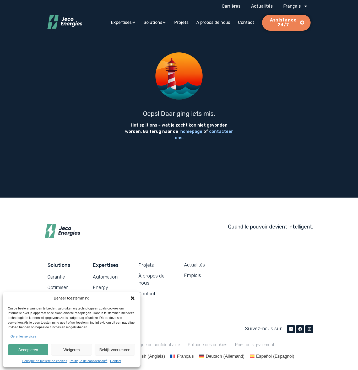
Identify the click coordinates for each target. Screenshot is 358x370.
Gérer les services (23, 336)
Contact (115, 361)
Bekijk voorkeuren (114, 349)
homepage (191, 131)
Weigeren (71, 349)
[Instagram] (309, 329)
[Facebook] (300, 329)
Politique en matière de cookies (44, 361)
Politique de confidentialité (88, 361)
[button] (132, 298)
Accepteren (28, 349)
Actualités (262, 6)
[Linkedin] (291, 329)
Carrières (231, 6)
